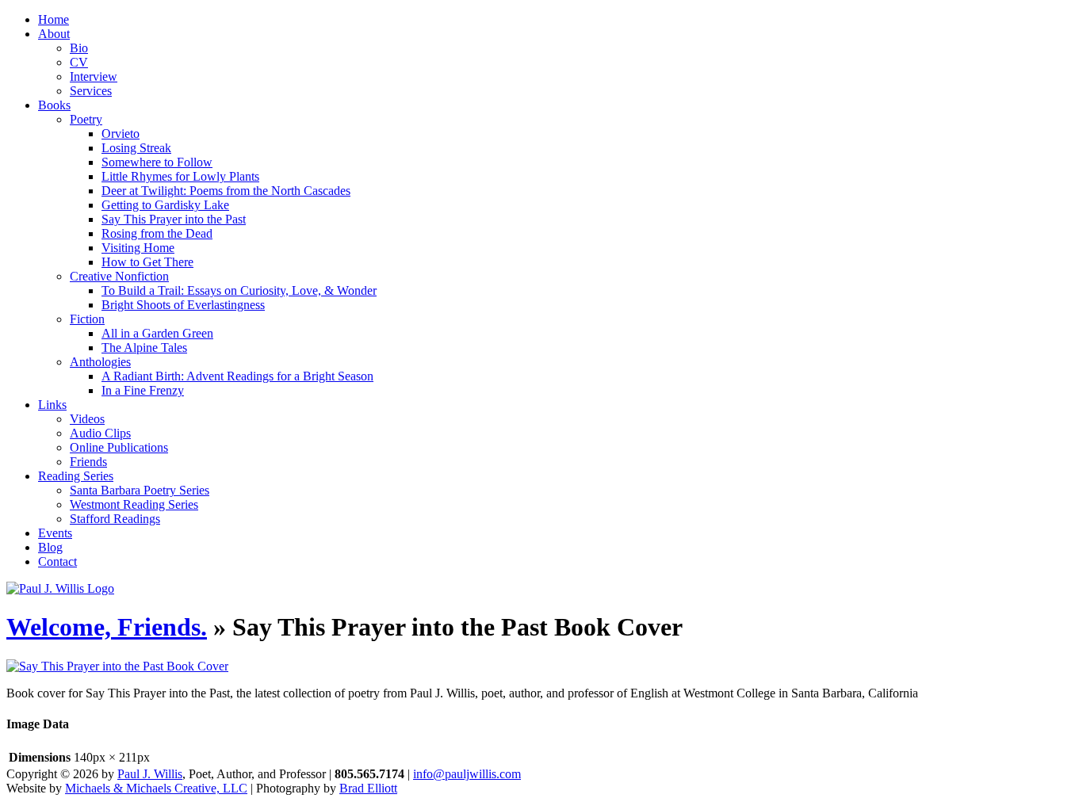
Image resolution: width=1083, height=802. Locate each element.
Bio (79, 48)
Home (53, 19)
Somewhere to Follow (156, 162)
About (54, 33)
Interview (93, 76)
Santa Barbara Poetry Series (139, 490)
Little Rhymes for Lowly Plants (180, 176)
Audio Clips (100, 433)
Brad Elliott (368, 788)
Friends (88, 461)
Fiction (87, 319)
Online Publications (119, 447)
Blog (50, 547)
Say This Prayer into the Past (173, 219)
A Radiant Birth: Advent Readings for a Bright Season (237, 376)
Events (55, 533)
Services (91, 90)
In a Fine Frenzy (142, 390)
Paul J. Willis (149, 774)
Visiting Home (137, 247)
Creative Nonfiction (119, 276)
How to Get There (147, 262)
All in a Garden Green (157, 333)
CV (79, 62)
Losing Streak (136, 148)
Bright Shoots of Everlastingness (183, 304)
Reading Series (75, 476)
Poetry (86, 119)
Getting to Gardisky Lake (165, 205)
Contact (57, 561)
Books (54, 105)
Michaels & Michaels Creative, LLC (156, 788)
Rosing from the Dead (156, 233)
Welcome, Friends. (106, 627)
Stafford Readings (115, 518)
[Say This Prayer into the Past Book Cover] (117, 666)
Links (52, 404)
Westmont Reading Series (134, 504)
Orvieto (120, 133)
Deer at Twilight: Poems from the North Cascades (225, 190)
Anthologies (100, 362)
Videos (87, 419)
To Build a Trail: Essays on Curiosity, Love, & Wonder (239, 290)
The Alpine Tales (144, 347)
